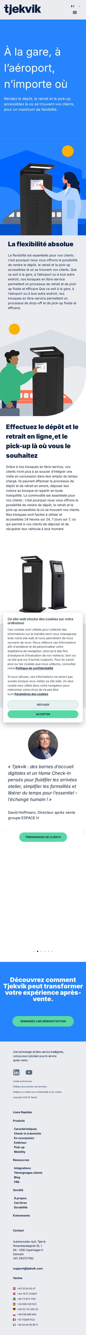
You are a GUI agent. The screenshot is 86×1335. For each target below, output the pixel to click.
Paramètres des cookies (31, 693)
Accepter (43, 714)
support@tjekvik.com (28, 1268)
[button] (75, 6)
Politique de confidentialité (34, 668)
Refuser (43, 704)
